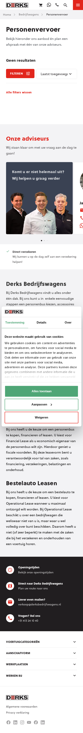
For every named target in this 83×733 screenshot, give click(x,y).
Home (7, 14)
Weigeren (41, 417)
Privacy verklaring (17, 713)
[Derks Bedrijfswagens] (17, 5)
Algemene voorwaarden (21, 707)
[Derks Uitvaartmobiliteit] (35, 722)
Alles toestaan (42, 391)
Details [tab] (42, 322)
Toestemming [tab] (14, 322)
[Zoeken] (65, 5)
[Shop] (41, 5)
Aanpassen (39, 404)
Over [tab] (68, 322)
